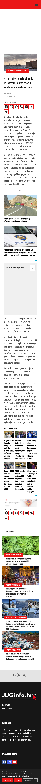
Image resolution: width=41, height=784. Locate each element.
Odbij (18, 780)
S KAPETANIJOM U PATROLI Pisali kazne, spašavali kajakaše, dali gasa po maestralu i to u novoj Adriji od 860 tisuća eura (20, 625)
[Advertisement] (20, 32)
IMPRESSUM (7, 708)
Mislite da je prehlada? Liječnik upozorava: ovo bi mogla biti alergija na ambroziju (18, 561)
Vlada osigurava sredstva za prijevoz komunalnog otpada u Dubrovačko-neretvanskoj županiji (20, 656)
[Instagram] (11, 106)
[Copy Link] (31, 106)
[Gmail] (26, 106)
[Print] (6, 111)
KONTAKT (6, 704)
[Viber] (21, 106)
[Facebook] (6, 106)
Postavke (28, 780)
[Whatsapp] (16, 106)
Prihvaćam (7, 780)
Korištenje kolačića (22, 776)
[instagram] (9, 762)
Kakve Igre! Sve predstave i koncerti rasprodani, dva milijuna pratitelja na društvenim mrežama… (19, 592)
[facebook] (4, 762)
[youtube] (14, 762)
